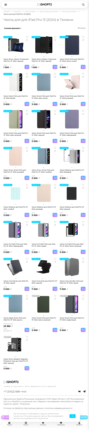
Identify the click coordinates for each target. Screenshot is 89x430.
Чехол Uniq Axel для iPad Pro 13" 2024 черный (44, 282)
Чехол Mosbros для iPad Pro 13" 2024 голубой (15, 208)
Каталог (17, 12)
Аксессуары (30, 12)
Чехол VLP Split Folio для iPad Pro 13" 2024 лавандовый (15, 245)
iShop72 (6, 12)
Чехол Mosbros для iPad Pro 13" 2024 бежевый (72, 171)
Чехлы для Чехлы (69, 12)
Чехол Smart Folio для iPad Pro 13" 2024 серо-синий (44, 97)
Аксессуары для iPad (48, 12)
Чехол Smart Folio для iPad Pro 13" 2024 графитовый (72, 319)
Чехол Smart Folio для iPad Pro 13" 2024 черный (44, 134)
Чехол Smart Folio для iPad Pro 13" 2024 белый (15, 97)
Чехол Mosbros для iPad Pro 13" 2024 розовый (44, 208)
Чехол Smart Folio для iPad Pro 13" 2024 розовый (72, 97)
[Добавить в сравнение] (26, 39)
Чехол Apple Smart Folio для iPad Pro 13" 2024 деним (14, 319)
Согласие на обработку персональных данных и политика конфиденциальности (37, 408)
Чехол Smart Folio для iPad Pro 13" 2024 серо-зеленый (15, 134)
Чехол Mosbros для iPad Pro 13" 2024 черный (72, 208)
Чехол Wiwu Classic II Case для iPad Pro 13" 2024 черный (44, 60)
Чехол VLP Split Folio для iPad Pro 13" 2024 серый (43, 245)
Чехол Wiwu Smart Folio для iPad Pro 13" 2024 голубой (43, 171)
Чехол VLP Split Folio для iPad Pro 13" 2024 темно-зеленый (71, 245)
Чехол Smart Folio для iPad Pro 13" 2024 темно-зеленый (44, 319)
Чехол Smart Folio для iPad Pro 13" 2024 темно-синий (72, 60)
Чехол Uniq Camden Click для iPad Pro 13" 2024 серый (71, 282)
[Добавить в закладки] (26, 37)
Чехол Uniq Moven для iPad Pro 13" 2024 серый (15, 282)
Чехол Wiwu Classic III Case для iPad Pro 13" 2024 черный (16, 60)
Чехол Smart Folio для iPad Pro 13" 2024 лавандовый (72, 134)
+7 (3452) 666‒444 (14, 391)
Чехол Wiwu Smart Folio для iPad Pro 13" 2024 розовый (14, 171)
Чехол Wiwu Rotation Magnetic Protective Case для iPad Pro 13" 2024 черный (15, 361)
